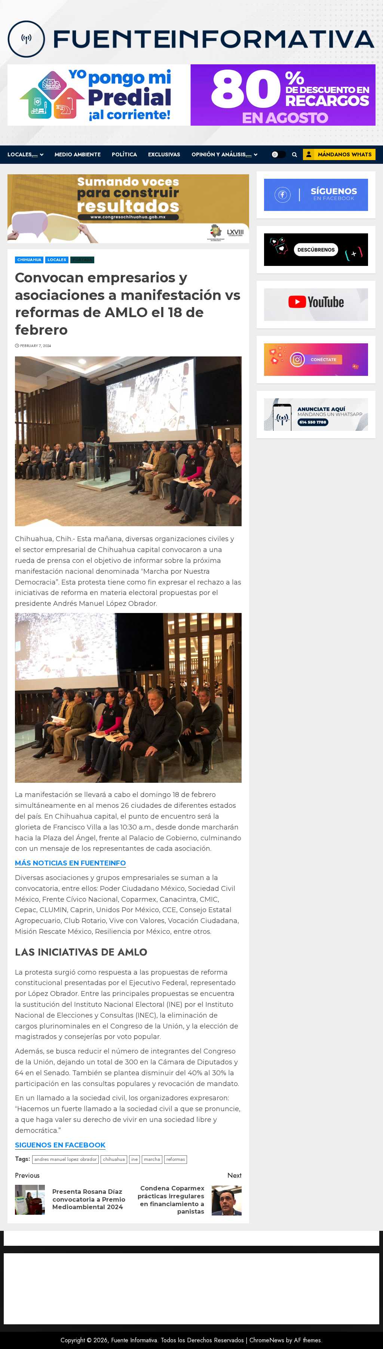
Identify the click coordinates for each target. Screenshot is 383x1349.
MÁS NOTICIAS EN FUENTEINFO (70, 863)
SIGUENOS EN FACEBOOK (60, 1145)
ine (134, 1159)
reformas (175, 1159)
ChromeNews (266, 1340)
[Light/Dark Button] (278, 154)
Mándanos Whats (345, 154)
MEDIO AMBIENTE (78, 154)
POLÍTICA (124, 154)
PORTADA (82, 260)
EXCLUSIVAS (164, 154)
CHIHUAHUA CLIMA (191, 1289)
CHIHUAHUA (29, 260)
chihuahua (114, 1159)
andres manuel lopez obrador (65, 1159)
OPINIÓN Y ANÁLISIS (219, 154)
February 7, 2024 (35, 346)
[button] (294, 154)
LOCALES (19, 154)
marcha (152, 1159)
